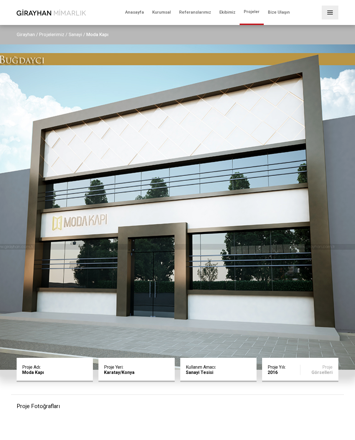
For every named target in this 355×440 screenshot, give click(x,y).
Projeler (252, 11)
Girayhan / (27, 34)
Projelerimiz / (53, 34)
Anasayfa (134, 12)
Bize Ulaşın (279, 12)
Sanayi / (77, 34)
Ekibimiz (227, 12)
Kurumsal (161, 12)
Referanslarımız (195, 12)
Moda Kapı (97, 34)
